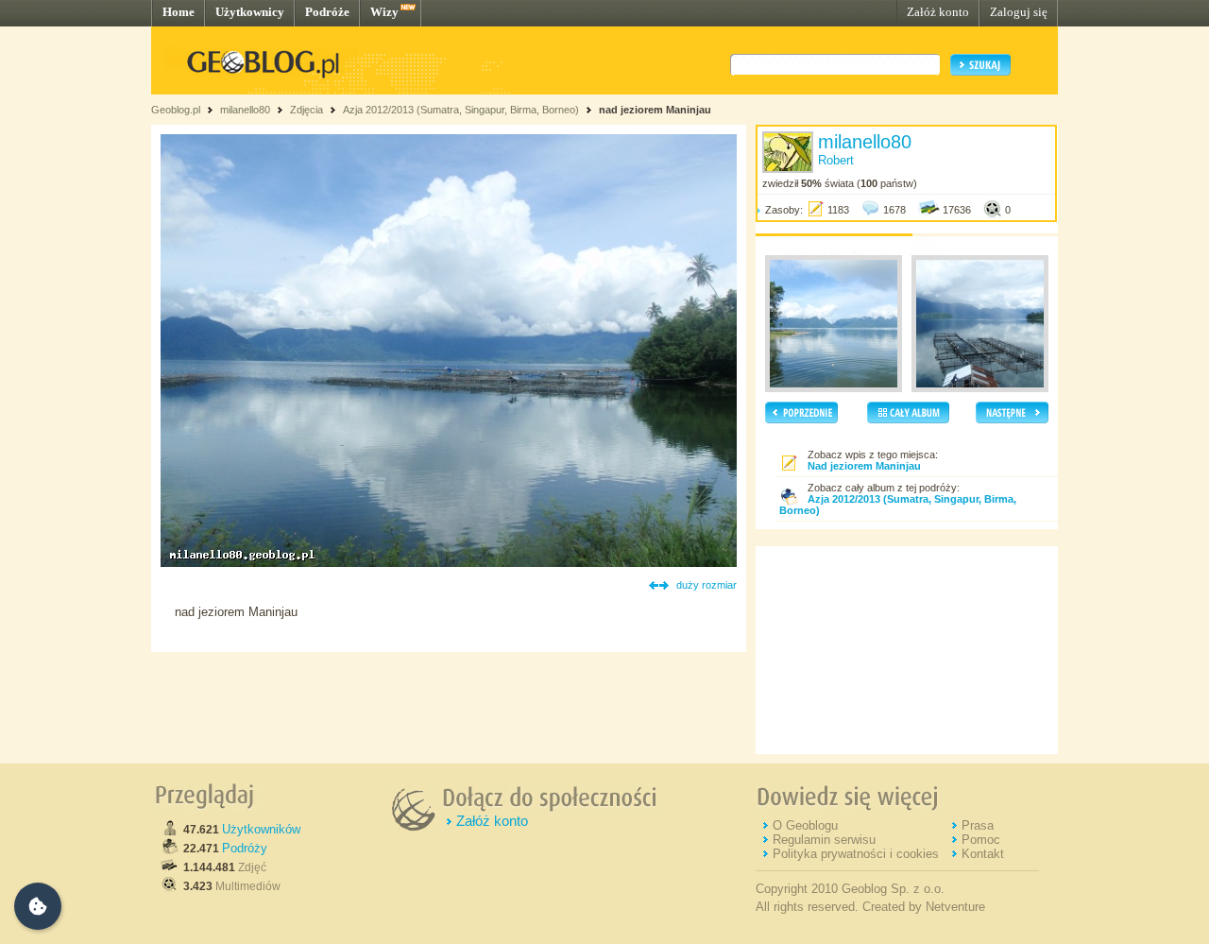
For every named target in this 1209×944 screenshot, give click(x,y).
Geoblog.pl (175, 109)
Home (178, 12)
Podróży (244, 848)
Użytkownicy (249, 12)
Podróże (327, 12)
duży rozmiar (706, 585)
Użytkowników (261, 829)
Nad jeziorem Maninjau (864, 466)
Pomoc (981, 839)
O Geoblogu (805, 825)
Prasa (978, 825)
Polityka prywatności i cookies (856, 854)
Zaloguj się (1018, 12)
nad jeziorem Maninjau (655, 109)
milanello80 (245, 109)
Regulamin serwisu (824, 839)
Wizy (384, 12)
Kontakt (983, 854)
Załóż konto (938, 12)
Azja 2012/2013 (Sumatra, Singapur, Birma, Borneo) (461, 109)
